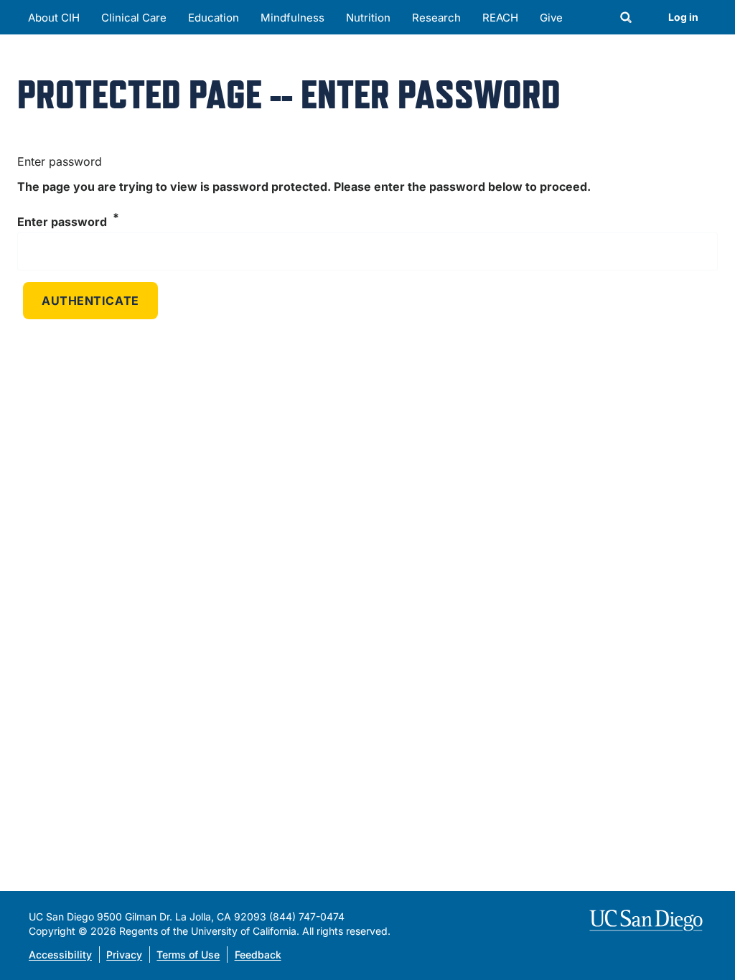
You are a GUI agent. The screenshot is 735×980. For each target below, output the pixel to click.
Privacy (124, 954)
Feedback (258, 954)
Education (213, 17)
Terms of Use (188, 954)
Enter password (62, 222)
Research (436, 17)
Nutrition (368, 17)
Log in (683, 17)
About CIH (54, 17)
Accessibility (60, 954)
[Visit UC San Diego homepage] (647, 920)
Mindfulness (292, 17)
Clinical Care (134, 17)
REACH (500, 17)
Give (551, 17)
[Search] (626, 18)
